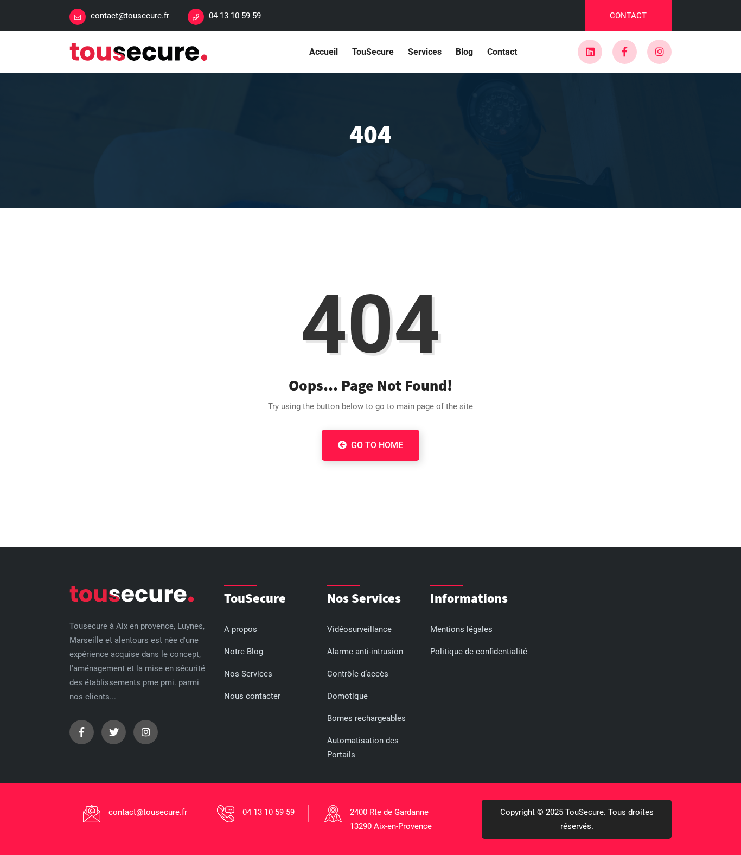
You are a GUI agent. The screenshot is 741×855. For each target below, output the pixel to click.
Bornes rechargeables (366, 718)
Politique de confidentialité (478, 651)
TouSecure (373, 52)
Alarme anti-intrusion (365, 651)
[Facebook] (624, 52)
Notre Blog (243, 651)
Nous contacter (252, 696)
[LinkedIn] (590, 52)
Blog (464, 52)
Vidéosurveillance (359, 629)
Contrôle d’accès (357, 674)
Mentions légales (461, 629)
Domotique (347, 696)
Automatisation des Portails (363, 748)
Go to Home (376, 445)
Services (425, 52)
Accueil (323, 52)
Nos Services (248, 674)
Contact (628, 16)
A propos (240, 629)
